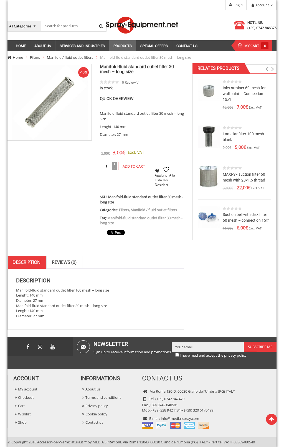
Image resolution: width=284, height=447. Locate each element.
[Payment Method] (175, 425)
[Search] (101, 26)
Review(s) (131, 82)
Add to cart (134, 166)
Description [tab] (26, 262)
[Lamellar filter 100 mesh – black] (209, 136)
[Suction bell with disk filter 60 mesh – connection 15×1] (209, 216)
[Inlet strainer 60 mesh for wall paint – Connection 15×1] (209, 90)
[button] (267, 69)
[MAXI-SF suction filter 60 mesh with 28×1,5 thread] (209, 176)
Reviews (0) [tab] (64, 262)
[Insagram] (40, 347)
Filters (35, 57)
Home (18, 57)
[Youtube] (52, 347)
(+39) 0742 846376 (262, 27)
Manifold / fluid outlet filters (70, 57)
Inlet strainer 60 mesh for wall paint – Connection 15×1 (244, 94)
